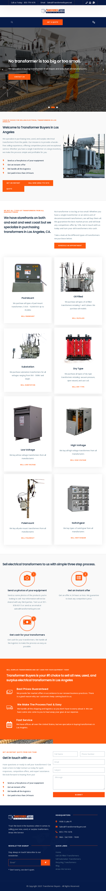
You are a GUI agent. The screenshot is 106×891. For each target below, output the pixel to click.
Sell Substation (28, 385)
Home (58, 852)
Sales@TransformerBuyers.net (59, 2)
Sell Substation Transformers (68, 859)
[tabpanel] (53, 69)
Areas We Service (63, 869)
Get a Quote (52, 22)
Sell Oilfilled (78, 318)
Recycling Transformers (66, 862)
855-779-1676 (29, 2)
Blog (57, 865)
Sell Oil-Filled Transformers (67, 855)
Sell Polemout (28, 538)
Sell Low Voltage (28, 465)
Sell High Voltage (78, 460)
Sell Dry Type (78, 387)
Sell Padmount (28, 316)
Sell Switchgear (78, 538)
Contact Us (19, 77)
